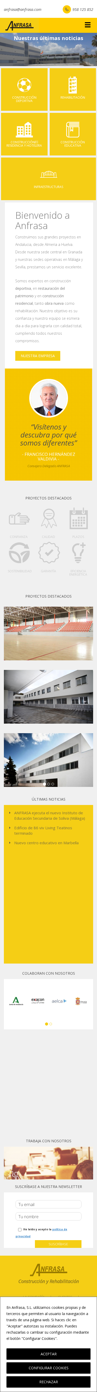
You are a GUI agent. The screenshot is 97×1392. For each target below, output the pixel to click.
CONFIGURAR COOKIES (49, 1367)
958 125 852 (82, 9)
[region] (48, 1344)
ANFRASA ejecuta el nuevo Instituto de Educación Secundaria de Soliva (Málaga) (49, 815)
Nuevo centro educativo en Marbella (46, 842)
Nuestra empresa (38, 355)
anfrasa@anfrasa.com (22, 9)
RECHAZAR (48, 1381)
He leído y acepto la (41, 1232)
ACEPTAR (49, 1353)
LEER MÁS (68, 1338)
